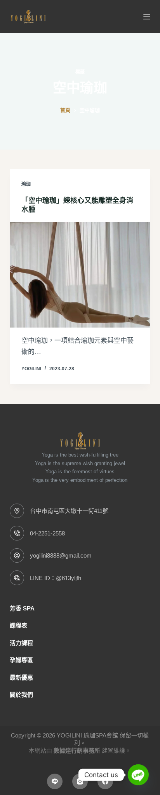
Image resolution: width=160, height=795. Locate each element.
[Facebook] (105, 781)
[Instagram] (80, 781)
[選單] (146, 16)
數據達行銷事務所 (77, 750)
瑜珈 (26, 184)
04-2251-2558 (47, 533)
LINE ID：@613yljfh (55, 578)
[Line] (55, 781)
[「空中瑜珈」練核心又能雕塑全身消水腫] (80, 275)
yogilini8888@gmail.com (61, 555)
